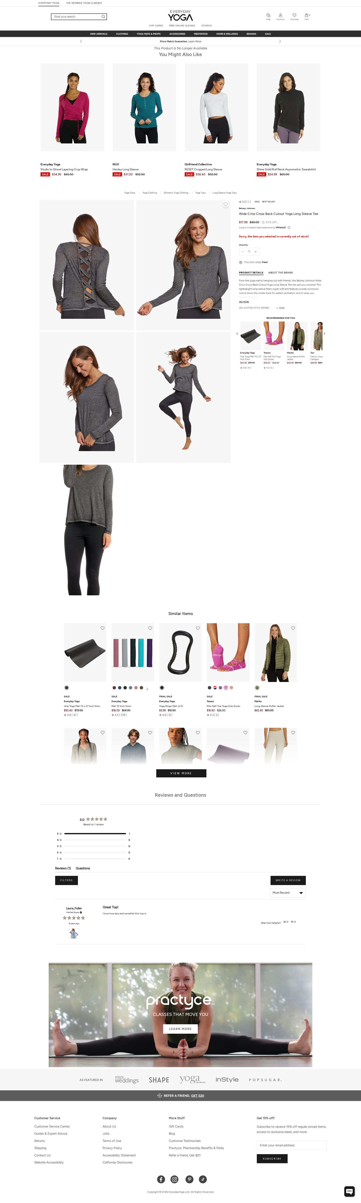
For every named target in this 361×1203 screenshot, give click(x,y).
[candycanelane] (215, 687)
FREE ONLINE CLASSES (182, 25)
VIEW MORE (181, 773)
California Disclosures (117, 1162)
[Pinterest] (189, 1179)
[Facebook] (161, 1179)
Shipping (40, 1148)
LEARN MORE (180, 1029)
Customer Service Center (52, 1126)
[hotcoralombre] (231, 687)
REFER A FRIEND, (184, 1096)
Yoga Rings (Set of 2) (171, 704)
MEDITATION (201, 34)
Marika (290, 353)
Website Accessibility (49, 1162)
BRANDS (251, 34)
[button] (245, 201)
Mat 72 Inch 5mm (121, 704)
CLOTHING (122, 34)
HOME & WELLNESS (227, 34)
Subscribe (272, 1158)
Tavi (312, 353)
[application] (349, 1191)
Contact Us (42, 1155)
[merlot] (114, 687)
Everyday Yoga (247, 353)
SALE (268, 34)
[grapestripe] (220, 687)
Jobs (106, 1133)
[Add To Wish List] (225, 205)
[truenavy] (119, 687)
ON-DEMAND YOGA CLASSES (84, 3)
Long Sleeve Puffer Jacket (296, 358)
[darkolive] (141, 687)
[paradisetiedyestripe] (226, 687)
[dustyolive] (257, 687)
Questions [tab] (83, 869)
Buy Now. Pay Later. (188, 41)
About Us (109, 1126)
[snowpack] (209, 687)
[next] (279, 41)
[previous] (81, 41)
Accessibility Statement (119, 1155)
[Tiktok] (203, 1179)
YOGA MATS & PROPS (149, 34)
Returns (39, 1141)
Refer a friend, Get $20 (185, 1155)
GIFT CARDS (156, 25)
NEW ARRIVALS (98, 34)
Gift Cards (176, 1126)
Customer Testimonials (185, 1141)
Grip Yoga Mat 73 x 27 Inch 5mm (250, 358)
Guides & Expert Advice (50, 1133)
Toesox (267, 353)
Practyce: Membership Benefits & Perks (196, 1148)
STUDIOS (207, 25)
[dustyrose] (136, 687)
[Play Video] (86, 530)
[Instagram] (175, 1179)
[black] (66, 687)
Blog (172, 1133)
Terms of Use (112, 1141)
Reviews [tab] (63, 869)
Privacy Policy (112, 1148)
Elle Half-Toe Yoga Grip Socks (272, 358)
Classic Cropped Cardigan (318, 358)
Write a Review (291, 882)
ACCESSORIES (177, 34)
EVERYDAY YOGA (48, 3)
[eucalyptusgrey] (130, 687)
